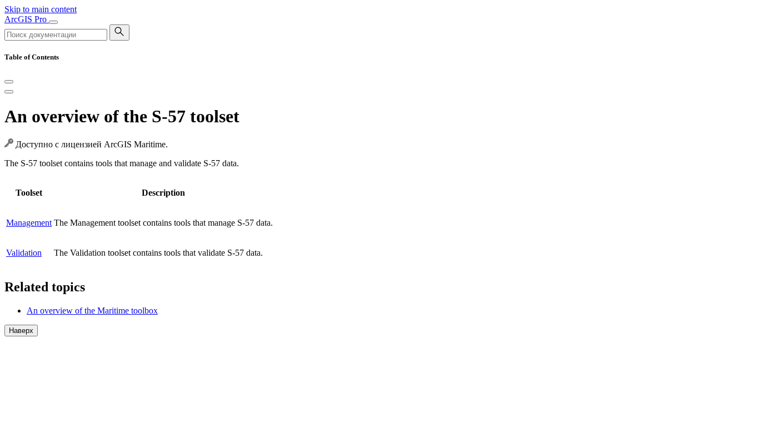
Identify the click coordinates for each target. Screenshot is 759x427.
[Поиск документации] (119, 32)
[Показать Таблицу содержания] (8, 91)
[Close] (8, 81)
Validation (24, 252)
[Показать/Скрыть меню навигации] (53, 22)
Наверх (21, 330)
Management (29, 222)
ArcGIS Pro (26, 19)
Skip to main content (40, 9)
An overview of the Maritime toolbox (92, 310)
